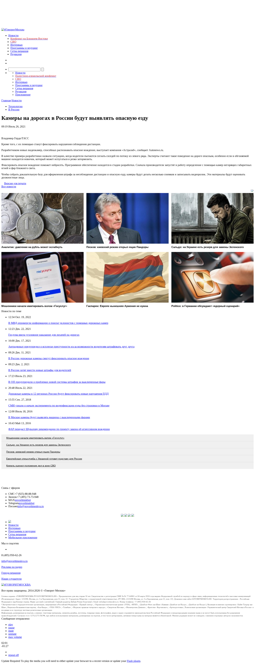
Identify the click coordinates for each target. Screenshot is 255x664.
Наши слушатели (11, 578)
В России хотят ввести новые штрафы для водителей (39, 370)
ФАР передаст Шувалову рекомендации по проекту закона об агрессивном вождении (59, 429)
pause (11, 627)
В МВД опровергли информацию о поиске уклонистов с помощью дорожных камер (58, 323)
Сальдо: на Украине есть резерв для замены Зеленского (38, 444)
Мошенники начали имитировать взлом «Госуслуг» (35, 437)
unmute (12, 633)
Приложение (23, 94)
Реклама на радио (11, 567)
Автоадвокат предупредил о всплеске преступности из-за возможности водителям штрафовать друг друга (71, 346)
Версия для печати (15, 183)
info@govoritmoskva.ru (31, 506)
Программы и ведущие (24, 47)
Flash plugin (133, 660)
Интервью (16, 44)
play (10, 624)
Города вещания (10, 572)
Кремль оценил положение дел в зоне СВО (31, 465)
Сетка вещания (19, 51)
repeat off (13, 655)
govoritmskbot (23, 500)
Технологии (15, 106)
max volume (15, 637)
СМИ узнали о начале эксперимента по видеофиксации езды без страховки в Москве (58, 405)
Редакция (16, 54)
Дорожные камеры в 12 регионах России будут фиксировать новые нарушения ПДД (58, 393)
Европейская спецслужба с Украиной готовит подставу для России (44, 458)
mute (11, 630)
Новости (13, 35)
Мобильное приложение (22, 537)
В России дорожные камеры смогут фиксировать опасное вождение (48, 358)
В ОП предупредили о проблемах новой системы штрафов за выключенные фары (56, 381)
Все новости (8, 186)
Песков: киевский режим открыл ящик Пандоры (33, 451)
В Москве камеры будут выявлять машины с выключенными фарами (49, 417)
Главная (6, 100)
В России (13, 109)
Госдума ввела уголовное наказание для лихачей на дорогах (43, 334)
